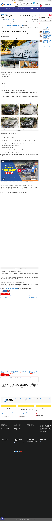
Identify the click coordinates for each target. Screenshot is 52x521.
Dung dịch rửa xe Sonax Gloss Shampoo (14, 372)
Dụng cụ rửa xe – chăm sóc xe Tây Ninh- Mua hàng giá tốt (24, 385)
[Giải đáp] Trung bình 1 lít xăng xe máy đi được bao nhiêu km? (47, 36)
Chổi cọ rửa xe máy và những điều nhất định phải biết (4, 384)
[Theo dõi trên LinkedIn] (19, 451)
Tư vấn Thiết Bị (31, 8)
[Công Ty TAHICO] (6, 4)
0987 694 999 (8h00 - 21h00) (28, 405)
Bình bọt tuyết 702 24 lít (24, 371)
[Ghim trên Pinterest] (8, 291)
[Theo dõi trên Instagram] (48, 0)
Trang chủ (8, 8)
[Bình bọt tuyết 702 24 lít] (24, 333)
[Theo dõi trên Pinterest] (18, 451)
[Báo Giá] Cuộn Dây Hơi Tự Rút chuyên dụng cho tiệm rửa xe (14, 384)
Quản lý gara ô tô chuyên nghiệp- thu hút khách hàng (47, 27)
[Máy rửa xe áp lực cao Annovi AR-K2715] (5, 333)
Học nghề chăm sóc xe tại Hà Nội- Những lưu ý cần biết (47, 46)
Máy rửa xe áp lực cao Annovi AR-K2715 (4, 372)
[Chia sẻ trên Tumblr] (9, 291)
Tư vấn (14, 8)
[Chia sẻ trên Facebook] (4, 291)
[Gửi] (41, 6)
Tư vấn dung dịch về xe (41, 8)
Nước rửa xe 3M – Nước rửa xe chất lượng (47, 32)
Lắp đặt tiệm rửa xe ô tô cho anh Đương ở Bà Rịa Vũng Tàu (47, 41)
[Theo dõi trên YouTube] (21, 451)
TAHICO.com (12, 19)
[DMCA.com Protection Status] (32, 441)
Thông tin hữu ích (26, 11)
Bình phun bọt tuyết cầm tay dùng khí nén (33, 372)
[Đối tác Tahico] (8, 400)
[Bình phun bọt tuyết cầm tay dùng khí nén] (33, 333)
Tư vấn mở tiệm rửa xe (21, 8)
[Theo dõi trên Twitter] (49, 0)
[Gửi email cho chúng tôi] (50, 0)
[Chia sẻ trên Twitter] (6, 291)
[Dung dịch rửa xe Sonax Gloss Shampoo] (14, 333)
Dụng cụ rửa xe (4, 14)
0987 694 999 (5, 414)
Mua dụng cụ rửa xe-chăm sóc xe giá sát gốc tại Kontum (34, 384)
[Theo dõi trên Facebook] (14, 451)
